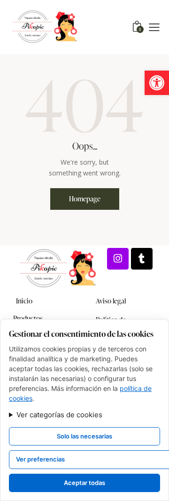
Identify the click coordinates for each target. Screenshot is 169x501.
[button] (157, 83)
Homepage (84, 199)
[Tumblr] (142, 259)
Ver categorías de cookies (59, 414)
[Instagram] (118, 259)
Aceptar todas (84, 482)
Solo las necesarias (84, 436)
